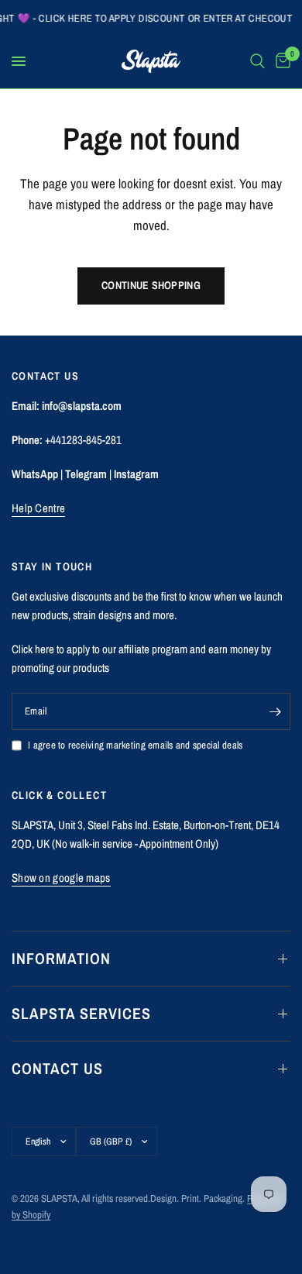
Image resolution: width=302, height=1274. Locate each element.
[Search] (257, 61)
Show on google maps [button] (61, 877)
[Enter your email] (274, 711)
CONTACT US (57, 1068)
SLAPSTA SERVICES (81, 1013)
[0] (280, 61)
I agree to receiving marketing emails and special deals (135, 745)
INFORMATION (61, 958)
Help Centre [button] (38, 508)
